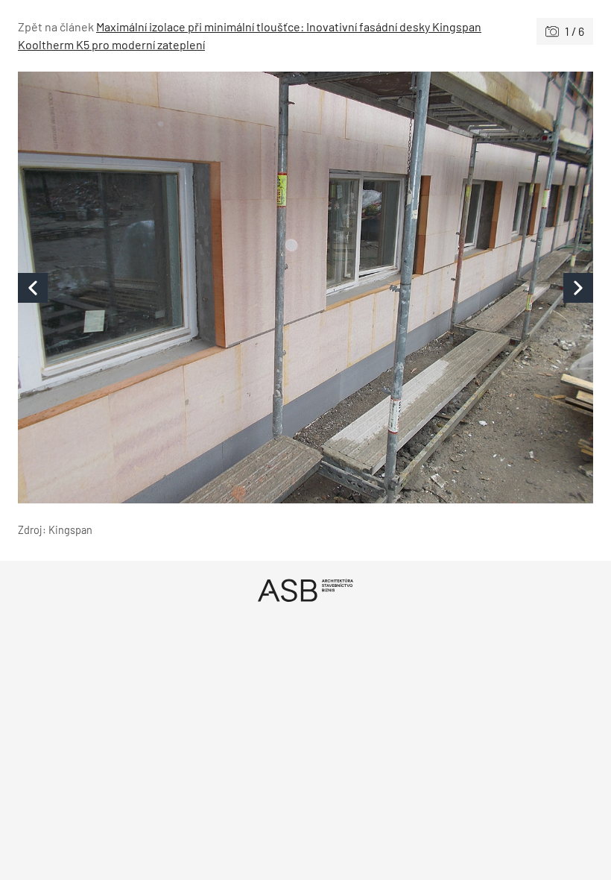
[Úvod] (305, 590)
